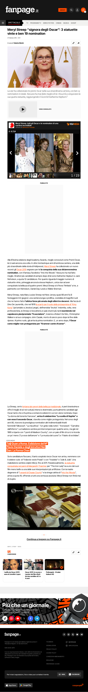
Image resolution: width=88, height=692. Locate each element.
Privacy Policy (51, 649)
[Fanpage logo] (19, 10)
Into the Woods (68, 472)
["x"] (24, 618)
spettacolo (14, 22)
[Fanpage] (13, 634)
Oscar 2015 (21, 269)
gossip (73, 23)
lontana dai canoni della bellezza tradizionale (41, 406)
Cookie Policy (51, 653)
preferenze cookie (53, 664)
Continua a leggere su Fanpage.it (44, 539)
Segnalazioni (51, 645)
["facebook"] (30, 618)
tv (27, 23)
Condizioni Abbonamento (55, 656)
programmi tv (35, 23)
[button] (78, 43)
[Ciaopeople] (77, 686)
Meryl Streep (50, 266)
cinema (58, 23)
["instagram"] (11, 618)
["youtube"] (17, 618)
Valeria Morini (19, 43)
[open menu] (3, 23)
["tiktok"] (5, 618)
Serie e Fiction (48, 23)
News (19, 546)
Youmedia (49, 642)
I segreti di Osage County (30, 472)
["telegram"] (37, 618)
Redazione (50, 660)
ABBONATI (62, 10)
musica (66, 23)
